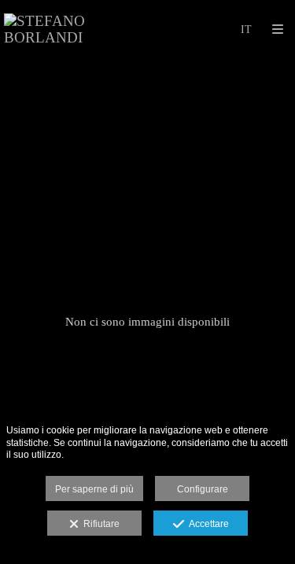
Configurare (202, 489)
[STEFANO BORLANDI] (76, 29)
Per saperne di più (94, 489)
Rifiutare (99, 523)
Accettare (206, 523)
